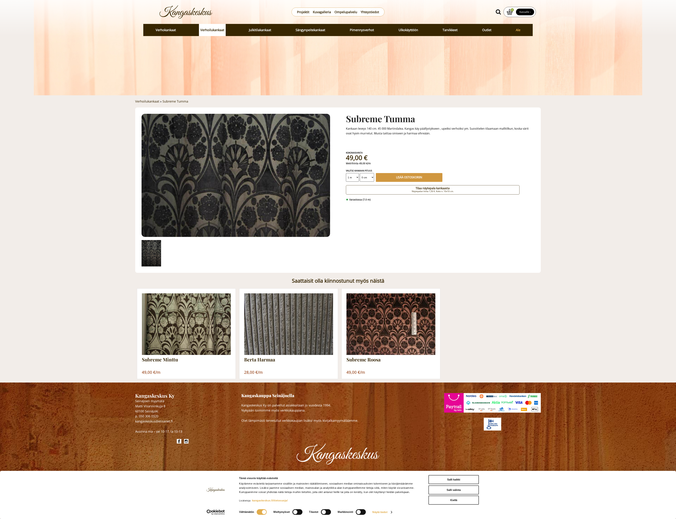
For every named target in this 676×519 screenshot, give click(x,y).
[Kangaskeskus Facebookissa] (179, 441)
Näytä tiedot (379, 512)
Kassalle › (525, 12)
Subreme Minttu (160, 360)
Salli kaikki (453, 479)
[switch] (297, 512)
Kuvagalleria (322, 12)
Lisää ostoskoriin (409, 177)
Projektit (303, 12)
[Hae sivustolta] (498, 12)
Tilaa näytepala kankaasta (433, 189)
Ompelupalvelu (345, 12)
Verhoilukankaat (212, 30)
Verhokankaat (166, 30)
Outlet (486, 30)
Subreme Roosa (363, 360)
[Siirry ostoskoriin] (509, 12)
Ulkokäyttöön (408, 30)
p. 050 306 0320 (146, 416)
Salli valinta (454, 489)
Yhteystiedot (370, 12)
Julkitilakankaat (260, 30)
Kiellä (453, 500)
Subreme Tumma (175, 101)
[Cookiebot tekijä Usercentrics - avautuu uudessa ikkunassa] (215, 512)
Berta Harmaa (259, 360)
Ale (518, 30)
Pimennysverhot (362, 30)
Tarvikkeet (450, 30)
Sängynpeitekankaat (310, 30)
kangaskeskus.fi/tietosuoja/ (270, 500)
